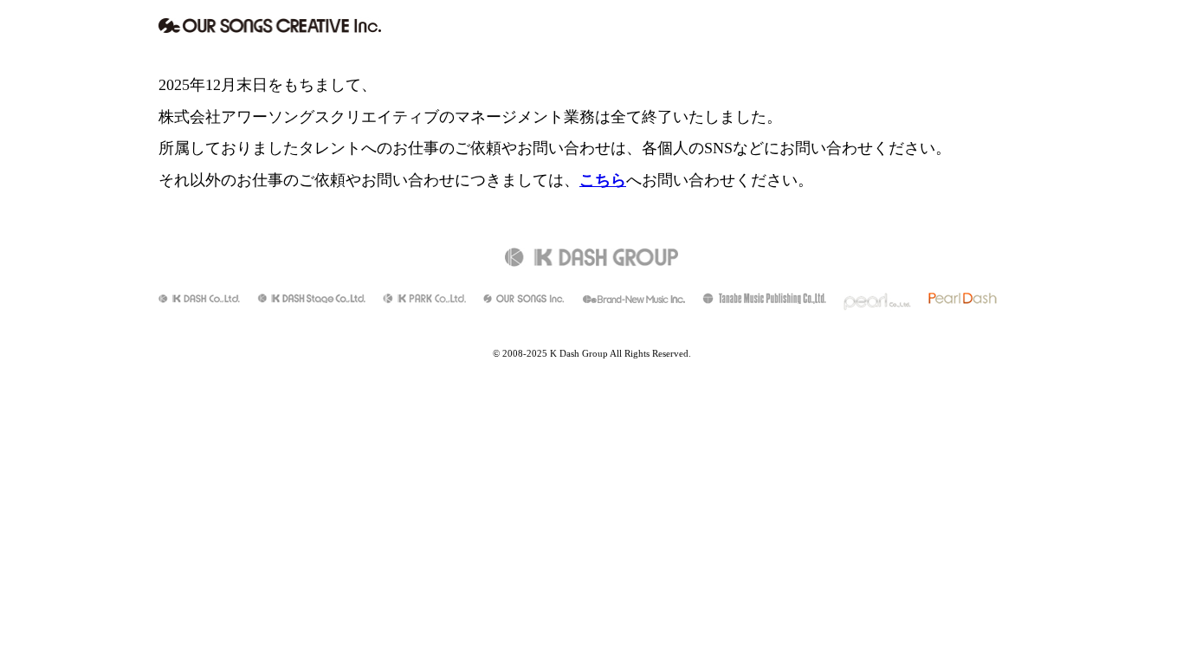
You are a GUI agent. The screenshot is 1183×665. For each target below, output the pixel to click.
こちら (602, 180)
